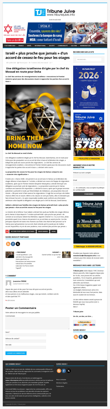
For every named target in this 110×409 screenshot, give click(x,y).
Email (75, 180)
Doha (54, 231)
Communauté (63, 46)
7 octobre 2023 (9, 46)
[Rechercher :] (89, 59)
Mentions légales (61, 383)
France (21, 46)
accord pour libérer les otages (22, 231)
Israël (29, 46)
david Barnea (43, 231)
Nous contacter (61, 379)
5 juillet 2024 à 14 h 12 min (21, 284)
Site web (8, 345)
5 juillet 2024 (12, 63)
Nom (7, 332)
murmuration (85, 46)
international (40, 46)
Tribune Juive (23, 63)
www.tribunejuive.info (13, 380)
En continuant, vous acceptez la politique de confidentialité (88, 189)
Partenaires (60, 386)
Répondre (11, 300)
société (51, 46)
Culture (74, 46)
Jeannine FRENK (19, 281)
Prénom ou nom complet (82, 173)
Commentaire (10, 316)
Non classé (44, 63)
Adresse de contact (12, 338)
